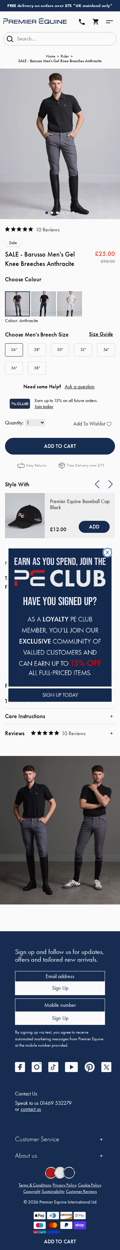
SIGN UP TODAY (60, 695)
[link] (60, 617)
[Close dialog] (107, 552)
